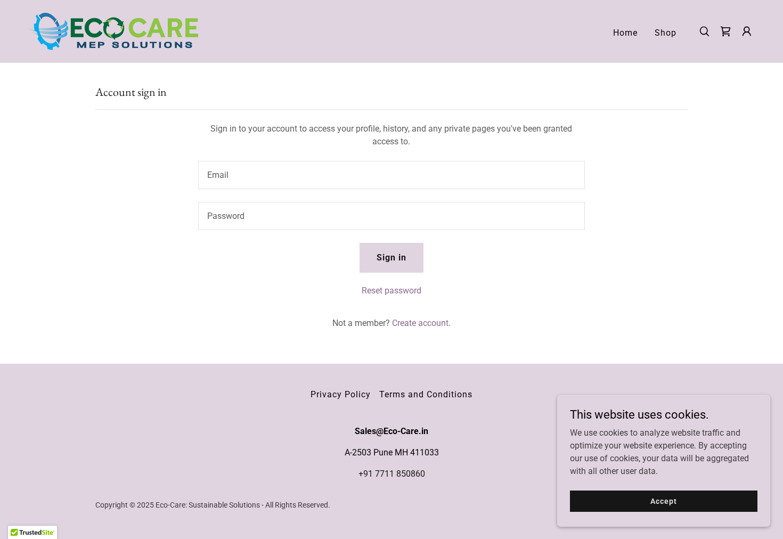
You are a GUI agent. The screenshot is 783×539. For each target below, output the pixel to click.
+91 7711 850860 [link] (391, 474)
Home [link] (625, 33)
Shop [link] (665, 33)
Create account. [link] (421, 323)
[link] (112, 31)
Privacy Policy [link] (341, 394)
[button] (746, 31)
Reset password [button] (391, 290)
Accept (663, 500)
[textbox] (391, 175)
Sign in (391, 257)
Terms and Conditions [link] (425, 394)
